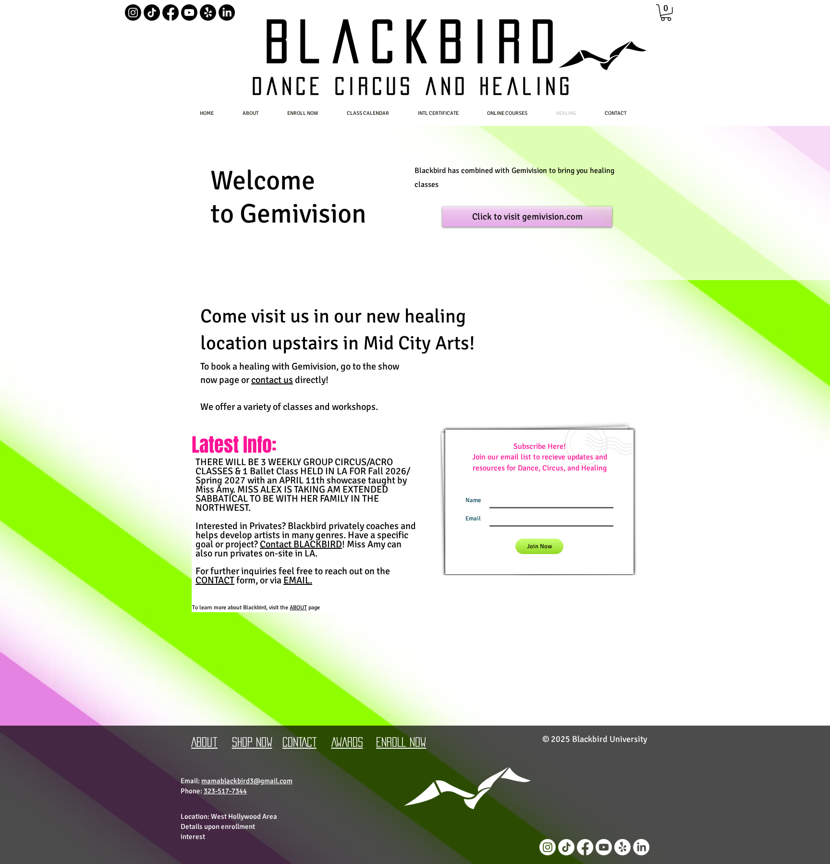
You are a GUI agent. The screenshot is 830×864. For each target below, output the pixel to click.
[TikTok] (152, 12)
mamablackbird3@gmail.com (247, 781)
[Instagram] (133, 12)
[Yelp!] (208, 12)
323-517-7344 (225, 791)
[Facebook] (170, 12)
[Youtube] (189, 12)
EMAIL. (297, 580)
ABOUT (298, 607)
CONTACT (214, 580)
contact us (272, 380)
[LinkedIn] (227, 12)
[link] (666, 12)
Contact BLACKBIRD (301, 544)
